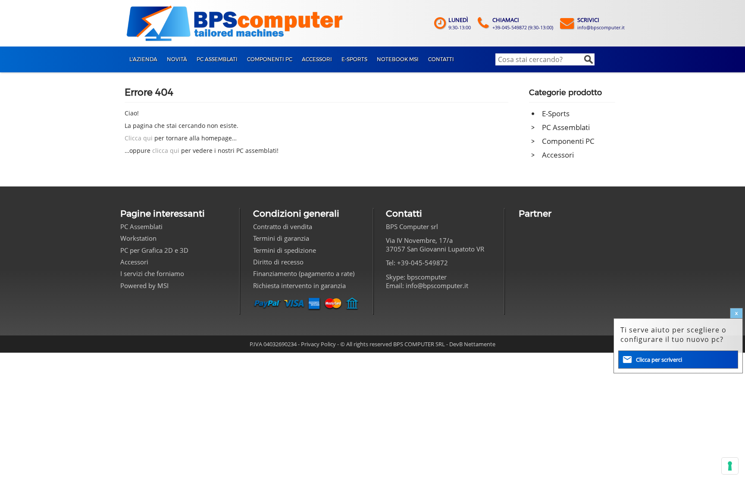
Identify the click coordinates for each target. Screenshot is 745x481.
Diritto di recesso (278, 262)
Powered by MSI (144, 285)
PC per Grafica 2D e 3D (154, 250)
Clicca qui (139, 138)
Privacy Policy (318, 344)
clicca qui (165, 150)
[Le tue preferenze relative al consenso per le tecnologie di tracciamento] (730, 466)
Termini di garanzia (281, 238)
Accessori (558, 155)
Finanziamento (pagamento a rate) (303, 273)
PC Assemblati (566, 127)
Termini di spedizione (284, 250)
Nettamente (479, 344)
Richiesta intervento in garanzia (299, 285)
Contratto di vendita (282, 226)
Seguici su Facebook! (394, 303)
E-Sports (556, 113)
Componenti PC (568, 141)
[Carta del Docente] (544, 261)
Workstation (138, 238)
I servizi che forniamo (152, 273)
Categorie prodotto (565, 92)
